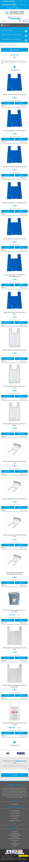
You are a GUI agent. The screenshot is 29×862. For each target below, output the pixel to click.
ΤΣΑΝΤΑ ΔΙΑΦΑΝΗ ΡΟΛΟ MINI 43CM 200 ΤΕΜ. (14, 499)
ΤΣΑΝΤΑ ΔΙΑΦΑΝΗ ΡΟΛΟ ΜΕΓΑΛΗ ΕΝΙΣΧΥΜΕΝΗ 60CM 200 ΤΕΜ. (14, 573)
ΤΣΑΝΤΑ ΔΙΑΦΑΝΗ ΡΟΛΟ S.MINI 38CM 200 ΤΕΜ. (14, 462)
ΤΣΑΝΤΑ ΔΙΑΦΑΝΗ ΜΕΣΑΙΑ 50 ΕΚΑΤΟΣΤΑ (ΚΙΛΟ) (14, 386)
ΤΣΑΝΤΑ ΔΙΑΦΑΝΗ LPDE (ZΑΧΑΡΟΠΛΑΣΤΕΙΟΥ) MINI (14, 648)
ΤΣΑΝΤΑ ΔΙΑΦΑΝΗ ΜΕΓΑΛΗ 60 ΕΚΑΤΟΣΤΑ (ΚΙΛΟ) (14, 424)
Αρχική (9, 7)
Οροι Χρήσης (15, 804)
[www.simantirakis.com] (14, 15)
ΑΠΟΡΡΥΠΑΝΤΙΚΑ (15, 833)
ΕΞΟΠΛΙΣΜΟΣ (15, 840)
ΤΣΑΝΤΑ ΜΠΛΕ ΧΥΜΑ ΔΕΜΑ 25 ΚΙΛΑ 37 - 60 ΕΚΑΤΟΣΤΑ (14, 611)
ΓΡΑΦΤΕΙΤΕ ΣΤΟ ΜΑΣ (15, 762)
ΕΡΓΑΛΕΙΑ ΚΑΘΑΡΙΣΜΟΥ (15, 835)
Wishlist (5, 105)
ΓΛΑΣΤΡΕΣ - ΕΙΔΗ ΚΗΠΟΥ (15, 838)
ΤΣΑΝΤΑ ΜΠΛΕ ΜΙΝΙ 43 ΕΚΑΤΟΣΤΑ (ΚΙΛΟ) (14, 130)
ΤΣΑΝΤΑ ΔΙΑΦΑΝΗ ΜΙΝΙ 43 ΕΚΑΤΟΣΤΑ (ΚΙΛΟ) (14, 350)
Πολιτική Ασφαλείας (15, 815)
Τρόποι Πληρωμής (15, 811)
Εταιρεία (14, 7)
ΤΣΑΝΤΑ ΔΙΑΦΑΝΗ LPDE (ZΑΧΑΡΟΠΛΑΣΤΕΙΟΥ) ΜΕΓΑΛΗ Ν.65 (14, 686)
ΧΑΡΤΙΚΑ (15, 831)
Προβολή (8, 103)
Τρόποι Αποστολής (15, 813)
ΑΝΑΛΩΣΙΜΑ (9, 45)
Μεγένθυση (24, 105)
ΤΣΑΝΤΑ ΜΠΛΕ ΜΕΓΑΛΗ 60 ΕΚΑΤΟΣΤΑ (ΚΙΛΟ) (14, 203)
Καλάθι (22, 103)
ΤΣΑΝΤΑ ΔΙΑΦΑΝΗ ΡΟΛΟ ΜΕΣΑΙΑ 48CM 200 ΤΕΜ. (14, 535)
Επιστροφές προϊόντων (15, 820)
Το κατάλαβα (23, 855)
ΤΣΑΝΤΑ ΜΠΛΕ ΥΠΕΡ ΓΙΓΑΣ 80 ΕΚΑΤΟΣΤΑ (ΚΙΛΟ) (14, 313)
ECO (15, 842)
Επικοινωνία (19, 7)
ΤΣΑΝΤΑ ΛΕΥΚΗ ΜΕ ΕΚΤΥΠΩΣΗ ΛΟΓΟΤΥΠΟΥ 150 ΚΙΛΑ (14, 723)
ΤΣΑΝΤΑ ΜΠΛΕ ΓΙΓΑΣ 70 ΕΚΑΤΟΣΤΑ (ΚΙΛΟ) (14, 239)
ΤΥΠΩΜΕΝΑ (15, 845)
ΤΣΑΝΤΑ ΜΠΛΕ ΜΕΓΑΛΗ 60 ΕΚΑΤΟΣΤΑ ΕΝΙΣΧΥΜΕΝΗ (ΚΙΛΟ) (14, 275)
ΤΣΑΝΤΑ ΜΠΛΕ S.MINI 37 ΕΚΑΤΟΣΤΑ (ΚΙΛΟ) (14, 94)
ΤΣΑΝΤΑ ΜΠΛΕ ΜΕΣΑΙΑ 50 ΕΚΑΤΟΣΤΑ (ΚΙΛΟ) (14, 166)
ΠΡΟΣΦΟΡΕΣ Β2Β (15, 843)
